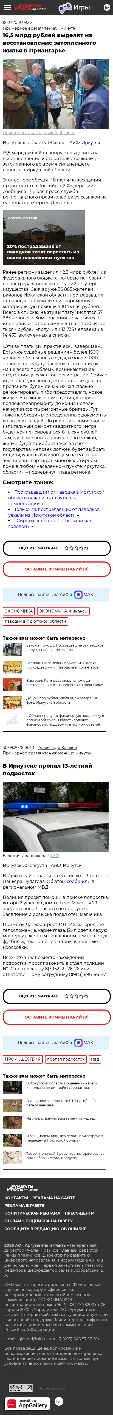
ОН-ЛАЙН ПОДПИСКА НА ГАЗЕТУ (38, 1220)
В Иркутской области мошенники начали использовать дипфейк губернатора (62, 1085)
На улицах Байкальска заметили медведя (61, 1118)
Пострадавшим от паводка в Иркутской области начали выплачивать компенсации (56, 498)
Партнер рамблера (52, 1388)
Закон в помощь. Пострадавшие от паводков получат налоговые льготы (65, 647)
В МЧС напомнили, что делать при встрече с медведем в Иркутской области (64, 1138)
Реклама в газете (24, 1205)
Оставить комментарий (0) (57, 569)
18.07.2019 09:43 (18, 22)
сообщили (79, 881)
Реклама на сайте (53, 1197)
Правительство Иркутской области (39, 132)
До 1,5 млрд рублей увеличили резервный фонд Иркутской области (62, 700)
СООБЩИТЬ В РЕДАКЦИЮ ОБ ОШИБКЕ (45, 1228)
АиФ (54, 855)
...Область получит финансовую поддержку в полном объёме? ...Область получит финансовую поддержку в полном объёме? (65, 720)
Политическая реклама (32, 1213)
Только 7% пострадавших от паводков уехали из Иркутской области (54, 512)
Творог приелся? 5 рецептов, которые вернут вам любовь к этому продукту (65, 1155)
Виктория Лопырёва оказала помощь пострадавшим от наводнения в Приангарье (64, 682)
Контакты (16, 1197)
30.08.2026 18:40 (18, 747)
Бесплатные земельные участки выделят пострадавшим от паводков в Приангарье (62, 665)
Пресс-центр (79, 1213)
